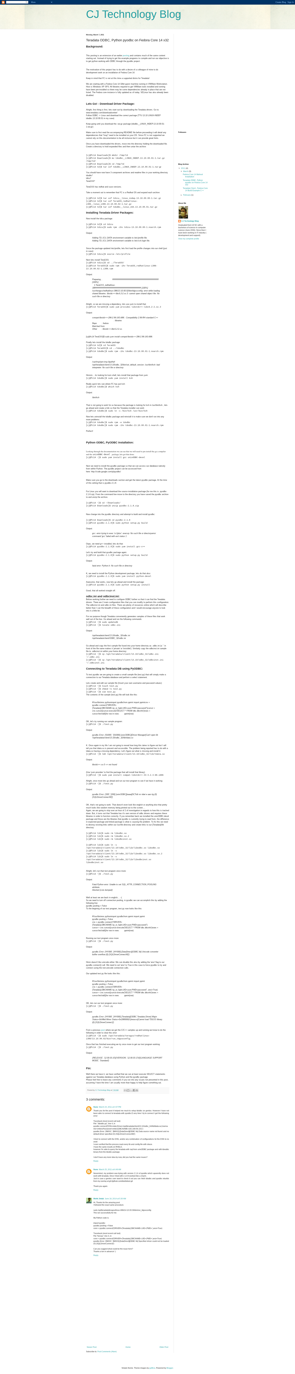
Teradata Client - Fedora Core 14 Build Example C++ (195, 189)
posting (126, 55)
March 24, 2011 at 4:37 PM (110, 1107)
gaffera (152, 1368)
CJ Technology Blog (133, 14)
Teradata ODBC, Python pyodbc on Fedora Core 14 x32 (195, 182)
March (186, 171)
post (103, 1030)
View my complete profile (188, 239)
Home (128, 1347)
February (187, 195)
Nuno (95, 1107)
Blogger (170, 1368)
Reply (95, 1161)
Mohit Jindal (98, 1199)
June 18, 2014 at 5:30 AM (115, 1199)
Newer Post (91, 1347)
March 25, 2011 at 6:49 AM (110, 1169)
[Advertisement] (127, 1323)
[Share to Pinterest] (136, 1090)
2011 (183, 168)
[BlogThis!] (128, 1090)
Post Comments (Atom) (107, 1352)
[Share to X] (131, 1090)
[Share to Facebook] (134, 1090)
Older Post (163, 1347)
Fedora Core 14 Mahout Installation (193, 175)
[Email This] (125, 1090)
